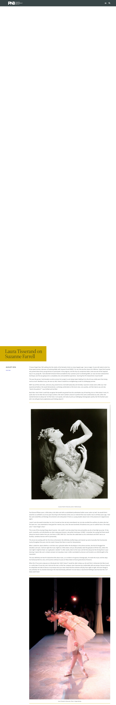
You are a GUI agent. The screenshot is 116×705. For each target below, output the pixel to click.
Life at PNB (8, 370)
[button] (105, 3)
